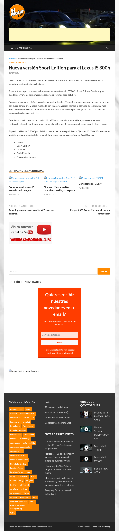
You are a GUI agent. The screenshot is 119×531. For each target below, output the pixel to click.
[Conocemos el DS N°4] (91, 179)
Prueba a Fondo (16, 468)
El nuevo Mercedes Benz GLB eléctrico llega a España (59, 189)
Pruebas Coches (17, 472)
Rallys (26, 493)
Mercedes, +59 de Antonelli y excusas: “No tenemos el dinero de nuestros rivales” (59, 457)
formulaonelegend (18, 430)
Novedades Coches (17, 63)
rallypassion (15, 493)
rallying (24, 489)
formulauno (29, 434)
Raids (33, 476)
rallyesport (24, 485)
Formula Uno (15, 434)
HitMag (106, 526)
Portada (12, 58)
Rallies (13, 480)
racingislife (23, 476)
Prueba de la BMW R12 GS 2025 (102, 416)
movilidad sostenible (19, 459)
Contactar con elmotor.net (58, 422)
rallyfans (14, 489)
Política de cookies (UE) (56, 412)
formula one (28, 426)
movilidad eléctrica (18, 455)
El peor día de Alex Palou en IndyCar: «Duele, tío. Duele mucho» (58, 469)
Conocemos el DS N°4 (91, 183)
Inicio (47, 401)
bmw (28, 409)
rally (21, 480)
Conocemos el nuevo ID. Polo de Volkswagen (22, 189)
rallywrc (13, 497)
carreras (13, 413)
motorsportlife (29, 443)
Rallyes (13, 485)
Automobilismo (16, 409)
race (28, 472)
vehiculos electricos (18, 501)
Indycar (13, 439)
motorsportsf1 (16, 451)
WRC (12, 513)
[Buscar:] (59, 271)
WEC (32, 501)
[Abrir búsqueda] (107, 48)
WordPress (96, 526)
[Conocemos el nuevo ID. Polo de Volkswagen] (24, 180)
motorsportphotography (20, 447)
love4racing (24, 439)
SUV (35, 497)
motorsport (15, 443)
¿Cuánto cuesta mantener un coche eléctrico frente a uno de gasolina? (59, 445)
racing (12, 476)
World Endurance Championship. (17, 507)
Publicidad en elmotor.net (57, 417)
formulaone (15, 426)
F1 (33, 418)
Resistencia (25, 497)
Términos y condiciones (56, 407)
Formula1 (26, 422)
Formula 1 (14, 422)
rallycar (29, 480)
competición (15, 418)
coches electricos (27, 413)
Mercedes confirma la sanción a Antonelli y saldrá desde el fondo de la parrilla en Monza (59, 481)
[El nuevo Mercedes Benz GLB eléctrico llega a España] (59, 180)
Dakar (26, 418)
